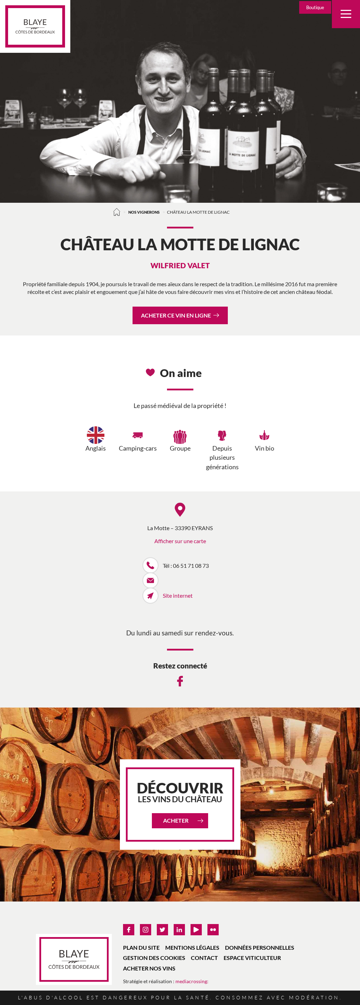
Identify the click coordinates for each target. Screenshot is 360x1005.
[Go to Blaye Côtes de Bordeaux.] (116, 212)
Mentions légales (192, 947)
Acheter (175, 820)
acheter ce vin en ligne (176, 315)
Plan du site (141, 947)
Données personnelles (259, 947)
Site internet (178, 595)
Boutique (315, 7)
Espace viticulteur (252, 957)
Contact (204, 957)
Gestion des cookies (154, 957)
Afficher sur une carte (180, 541)
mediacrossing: (191, 981)
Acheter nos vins (149, 968)
